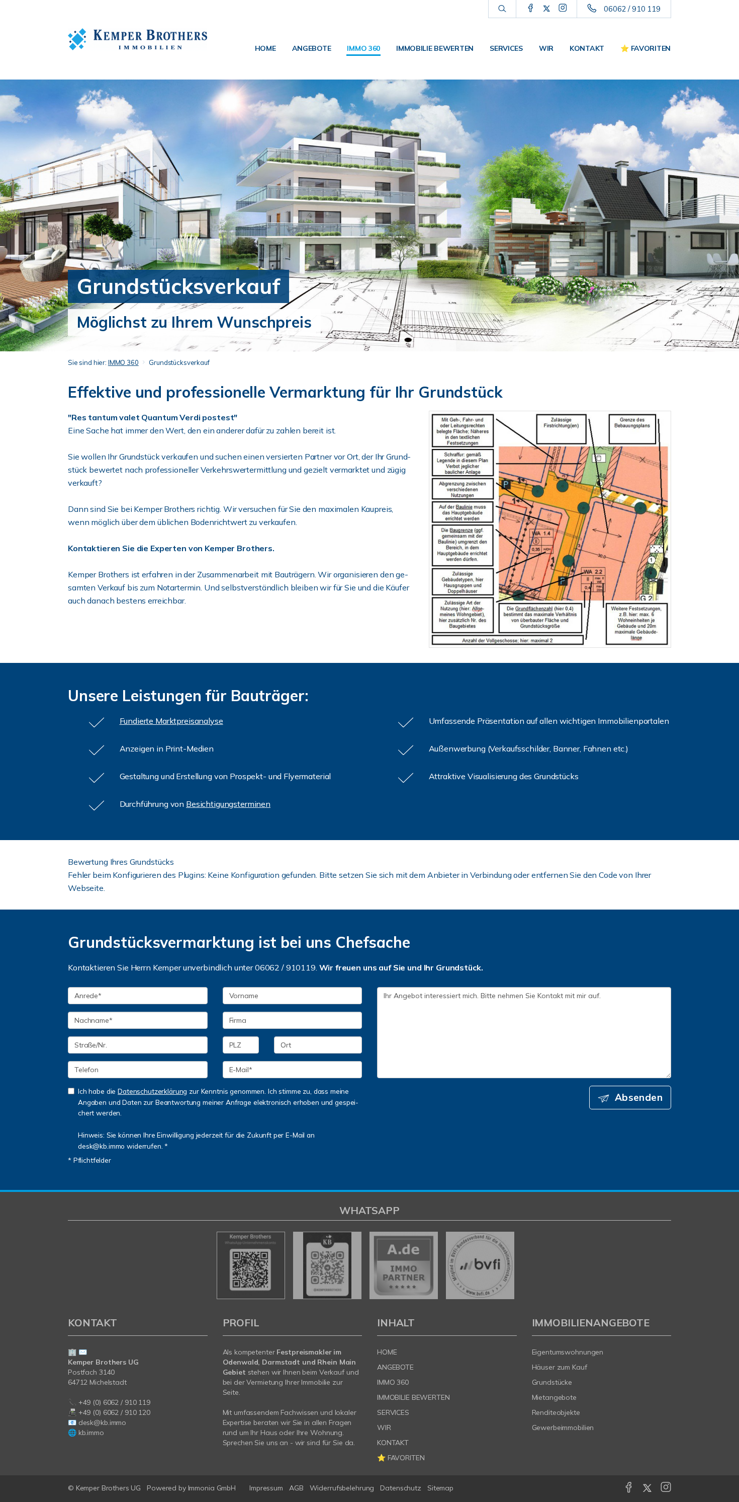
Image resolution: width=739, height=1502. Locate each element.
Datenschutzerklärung (152, 1091)
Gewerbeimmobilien (563, 1427)
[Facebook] (530, 8)
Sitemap (440, 1487)
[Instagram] (563, 8)
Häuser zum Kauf (559, 1367)
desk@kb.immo (102, 1422)
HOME (265, 48)
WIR (546, 48)
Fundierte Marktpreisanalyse (171, 721)
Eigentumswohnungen (568, 1352)
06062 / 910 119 (632, 9)
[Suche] (502, 9)
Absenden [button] (639, 1097)
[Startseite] (138, 39)
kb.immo (91, 1432)
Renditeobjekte (556, 1412)
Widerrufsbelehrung (342, 1487)
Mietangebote (554, 1397)
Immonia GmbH (212, 1487)
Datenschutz (400, 1487)
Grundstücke (552, 1382)
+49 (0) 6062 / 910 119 (114, 1402)
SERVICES (506, 48)
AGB (296, 1487)
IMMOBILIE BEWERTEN (435, 48)
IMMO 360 (363, 48)
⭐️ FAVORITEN (645, 48)
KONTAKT (587, 48)
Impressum (266, 1487)
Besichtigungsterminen (228, 804)
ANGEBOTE (311, 48)
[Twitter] (546, 8)
